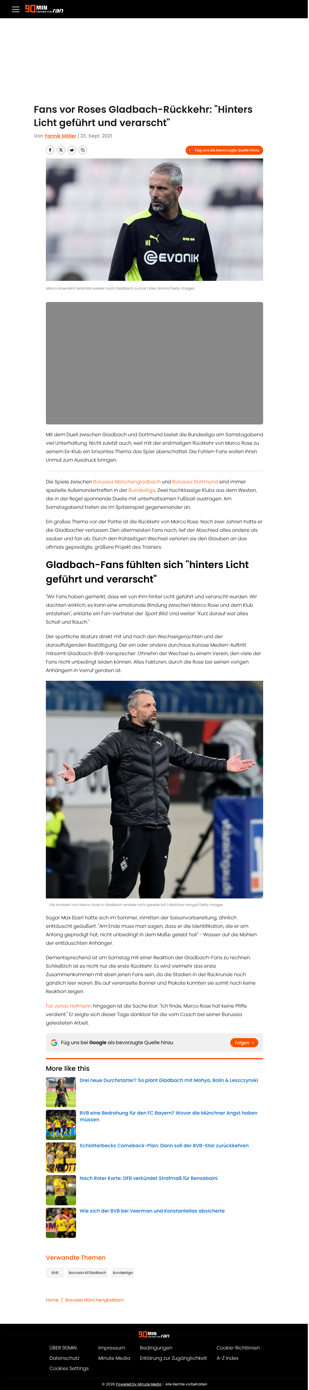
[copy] (82, 150)
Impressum (111, 1347)
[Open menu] (15, 9)
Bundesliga (142, 490)
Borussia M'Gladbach (87, 1272)
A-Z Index (227, 1358)
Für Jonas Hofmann (69, 1005)
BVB (55, 1272)
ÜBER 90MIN (63, 1347)
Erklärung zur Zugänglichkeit (173, 1358)
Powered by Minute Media (138, 1384)
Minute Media (114, 1358)
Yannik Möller (60, 135)
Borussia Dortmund (195, 481)
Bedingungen (156, 1347)
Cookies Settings (69, 1368)
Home (52, 1300)
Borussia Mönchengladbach (127, 481)
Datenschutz (64, 1358)
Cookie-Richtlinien (238, 1347)
